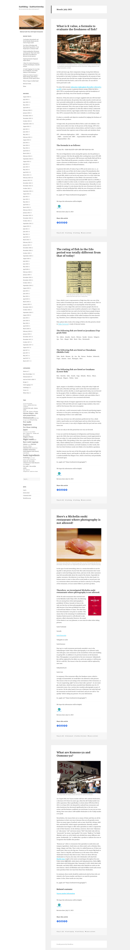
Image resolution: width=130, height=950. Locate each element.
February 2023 (27, 177)
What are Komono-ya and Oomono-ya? (73, 754)
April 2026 (25, 107)
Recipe (25, 382)
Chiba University (63, 324)
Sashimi (29, 444)
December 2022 (27, 183)
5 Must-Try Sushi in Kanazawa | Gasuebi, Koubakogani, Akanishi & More (31, 64)
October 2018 (26, 309)
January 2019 (26, 304)
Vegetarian (28, 469)
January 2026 (26, 113)
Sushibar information (29, 449)
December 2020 (27, 247)
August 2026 (26, 97)
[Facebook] (58, 223)
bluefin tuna (61, 859)
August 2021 (26, 226)
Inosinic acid (36, 433)
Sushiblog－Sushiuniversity (31, 6)
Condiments (25, 406)
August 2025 (26, 126)
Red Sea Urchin (27, 83)
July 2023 (25, 164)
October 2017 (26, 342)
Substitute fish (27, 448)
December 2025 (27, 115)
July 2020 (25, 261)
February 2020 (27, 272)
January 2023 (26, 180)
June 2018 (25, 320)
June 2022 (25, 199)
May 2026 (25, 105)
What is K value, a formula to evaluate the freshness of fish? (77, 27)
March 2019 (26, 301)
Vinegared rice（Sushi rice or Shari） (30, 471)
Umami (27, 464)
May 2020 (25, 266)
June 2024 (25, 145)
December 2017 (27, 336)
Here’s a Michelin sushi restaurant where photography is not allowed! (78, 520)
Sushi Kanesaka (61, 635)
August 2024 (26, 140)
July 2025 (25, 129)
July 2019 (25, 291)
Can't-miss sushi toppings (27, 403)
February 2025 (27, 137)
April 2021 (25, 237)
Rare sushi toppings (30, 442)
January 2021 (26, 245)
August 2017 (26, 347)
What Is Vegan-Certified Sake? (31, 81)
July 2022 (25, 196)
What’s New (26, 393)
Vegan (24, 469)
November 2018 (27, 307)
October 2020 (26, 253)
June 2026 (25, 102)
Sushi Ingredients (31, 455)
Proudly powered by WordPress (65, 944)
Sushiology (26, 387)
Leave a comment (86, 233)
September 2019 (27, 285)
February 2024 (27, 156)
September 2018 (27, 312)
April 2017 (25, 358)
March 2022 (26, 207)
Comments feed (27, 495)
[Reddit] (62, 223)
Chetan (10, 949)
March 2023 (26, 175)
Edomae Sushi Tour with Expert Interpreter (31, 31)
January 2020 (26, 274)
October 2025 (26, 121)
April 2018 (25, 326)
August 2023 (26, 161)
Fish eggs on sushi (26, 419)
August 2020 (26, 258)
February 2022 (27, 210)
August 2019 (26, 288)
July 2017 (25, 350)
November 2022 (27, 185)
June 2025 (25, 132)
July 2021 (25, 229)
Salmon (25, 444)
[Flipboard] (64, 223)
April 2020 (25, 269)
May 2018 (25, 323)
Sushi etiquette (27, 451)
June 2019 (25, 293)
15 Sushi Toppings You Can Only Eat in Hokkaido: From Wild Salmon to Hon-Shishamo (31, 70)
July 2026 (25, 99)
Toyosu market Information (66, 893)
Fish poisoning (33, 419)
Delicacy (24, 411)
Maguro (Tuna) (28, 437)
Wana (24, 86)
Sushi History (26, 453)
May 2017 (25, 355)
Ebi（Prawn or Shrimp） (33, 411)
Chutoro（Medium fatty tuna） (30, 405)
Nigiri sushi (28, 439)
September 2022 (27, 191)
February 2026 (27, 110)
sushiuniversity (27, 462)
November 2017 (27, 339)
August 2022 (26, 194)
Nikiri (35, 439)
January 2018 (26, 334)
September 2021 (27, 223)
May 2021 (25, 234)
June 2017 (25, 353)
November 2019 (27, 280)
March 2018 (26, 328)
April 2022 (25, 204)
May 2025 (25, 134)
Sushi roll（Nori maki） (29, 461)
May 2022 (25, 202)
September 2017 (27, 345)
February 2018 (27, 331)
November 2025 (27, 118)
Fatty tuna (36, 418)
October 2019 (26, 283)
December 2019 (27, 277)
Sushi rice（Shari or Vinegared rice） (29, 459)
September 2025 (27, 123)
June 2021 (25, 231)
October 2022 (26, 188)
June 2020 (25, 264)
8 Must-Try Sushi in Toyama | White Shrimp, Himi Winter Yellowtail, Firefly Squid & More (31, 76)
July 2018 (25, 318)
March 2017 (26, 361)
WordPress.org (27, 498)
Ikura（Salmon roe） (28, 433)
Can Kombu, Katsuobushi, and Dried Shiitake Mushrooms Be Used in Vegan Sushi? (30, 41)
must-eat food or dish (28, 379)
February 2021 (27, 242)
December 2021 (27, 215)
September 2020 (27, 256)
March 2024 (26, 153)
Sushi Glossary (35, 451)
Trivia (24, 390)
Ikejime (33, 431)
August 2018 (26, 315)
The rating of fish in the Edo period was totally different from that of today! (79, 252)
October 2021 (26, 221)
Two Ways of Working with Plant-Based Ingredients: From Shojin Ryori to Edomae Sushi (31, 47)
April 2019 (25, 299)
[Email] (66, 223)
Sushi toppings (27, 385)
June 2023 (25, 167)
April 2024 (25, 150)
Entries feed (26, 493)
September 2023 (27, 159)
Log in (24, 490)
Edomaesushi (26, 376)
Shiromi (33, 444)
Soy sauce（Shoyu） (27, 446)
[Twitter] (60, 223)
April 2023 (25, 172)
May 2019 (25, 296)
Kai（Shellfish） (26, 435)
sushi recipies (32, 457)
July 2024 (25, 142)
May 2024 (25, 148)
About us (25, 371)
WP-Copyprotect (16, 949)
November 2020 (27, 250)
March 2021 (26, 239)
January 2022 (26, 212)
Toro (24, 464)
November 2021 (27, 218)
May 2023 (25, 169)
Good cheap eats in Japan (27, 431)
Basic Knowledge (27, 374)
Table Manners (35, 462)
